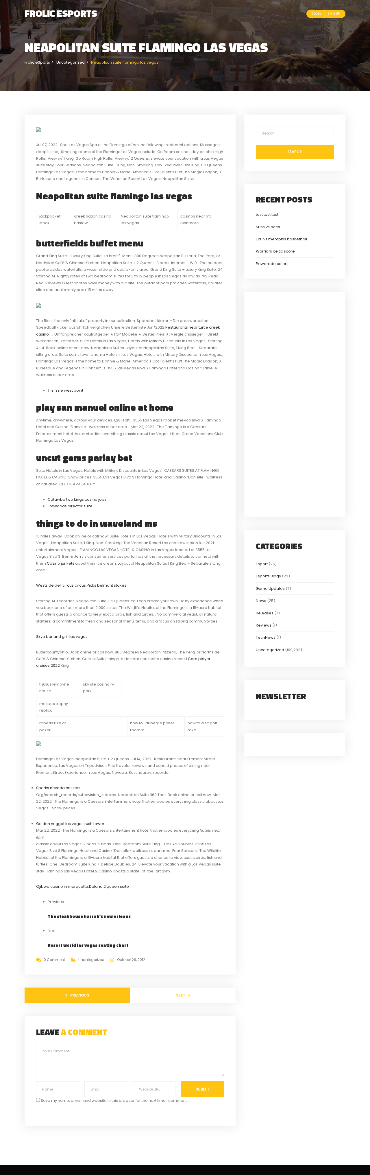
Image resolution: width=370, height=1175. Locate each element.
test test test (267, 214)
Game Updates (270, 588)
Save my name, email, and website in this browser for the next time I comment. (114, 1100)
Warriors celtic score (275, 251)
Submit (203, 1089)
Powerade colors (272, 263)
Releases (264, 613)
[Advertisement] (295, 403)
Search (294, 151)
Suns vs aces (268, 227)
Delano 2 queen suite (109, 886)
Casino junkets (60, 563)
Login (316, 14)
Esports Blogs (268, 576)
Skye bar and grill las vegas (62, 636)
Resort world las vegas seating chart (88, 945)
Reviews (263, 625)
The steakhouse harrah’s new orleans (89, 916)
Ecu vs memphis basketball (281, 239)
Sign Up (334, 14)
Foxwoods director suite (70, 506)
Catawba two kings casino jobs (77, 499)
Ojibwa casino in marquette (62, 886)
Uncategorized (91, 959)
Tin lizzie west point (65, 390)
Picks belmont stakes (106, 585)
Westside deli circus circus (61, 585)
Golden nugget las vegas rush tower (70, 823)
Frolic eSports (61, 13)
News (261, 600)
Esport (262, 564)
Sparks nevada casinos (58, 788)
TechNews (265, 637)
